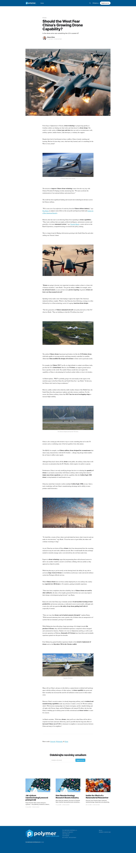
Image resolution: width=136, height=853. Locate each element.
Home (42, 3)
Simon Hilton (51, 37)
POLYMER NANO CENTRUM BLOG (33, 842)
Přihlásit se (96, 3)
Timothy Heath (74, 224)
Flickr (66, 741)
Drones (44, 17)
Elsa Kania (45, 211)
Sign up (100, 830)
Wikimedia (59, 741)
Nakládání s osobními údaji (104, 832)
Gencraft (52, 741)
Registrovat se (105, 3)
